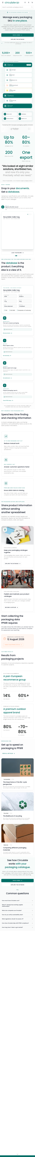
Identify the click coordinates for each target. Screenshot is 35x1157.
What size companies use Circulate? (12, 910)
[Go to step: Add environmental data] (19, 255)
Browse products (6, 333)
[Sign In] (28, 2)
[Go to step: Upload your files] (14, 255)
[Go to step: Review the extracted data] (15, 255)
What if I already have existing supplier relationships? (12, 905)
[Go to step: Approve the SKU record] (17, 255)
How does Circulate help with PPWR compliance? (15, 923)
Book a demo (16, 35)
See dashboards (6, 378)
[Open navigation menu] (2, 2)
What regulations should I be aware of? (12, 919)
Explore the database (17, 39)
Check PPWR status (7, 400)
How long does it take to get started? (12, 927)
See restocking (6, 355)
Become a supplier (10, 607)
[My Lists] (25, 2)
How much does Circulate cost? (10, 900)
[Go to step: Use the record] (20, 255)
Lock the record (16, 252)
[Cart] (32, 2)
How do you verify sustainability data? (12, 914)
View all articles (7, 753)
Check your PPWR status (12, 644)
